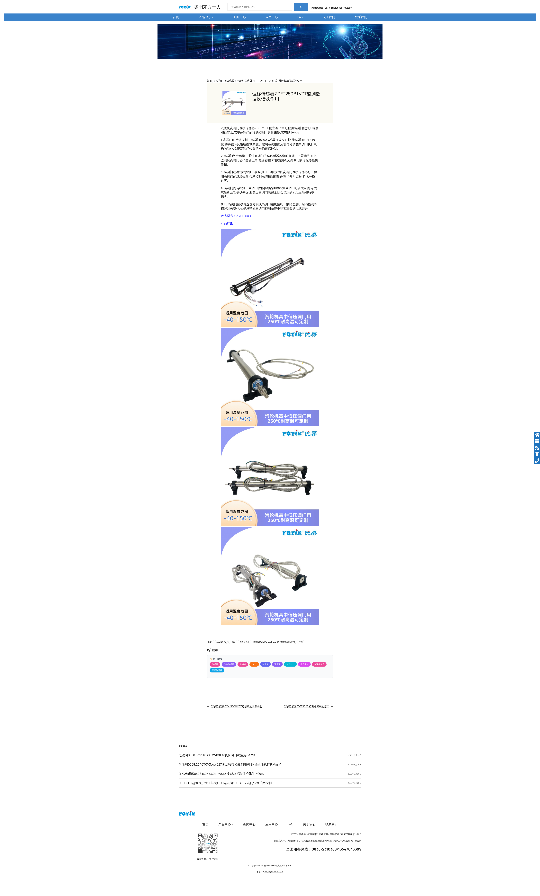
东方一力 (290, 664)
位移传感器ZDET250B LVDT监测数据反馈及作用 (274, 641)
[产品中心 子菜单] (213, 17)
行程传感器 (217, 670)
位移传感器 (244, 641)
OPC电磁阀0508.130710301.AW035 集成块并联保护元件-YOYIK (221, 774)
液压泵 (277, 664)
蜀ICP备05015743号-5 (274, 871)
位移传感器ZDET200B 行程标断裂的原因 (306, 706)
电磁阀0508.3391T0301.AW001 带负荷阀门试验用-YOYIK (217, 755)
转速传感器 (319, 664)
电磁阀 (243, 664)
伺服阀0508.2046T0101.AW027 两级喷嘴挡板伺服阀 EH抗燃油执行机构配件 (230, 764)
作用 (301, 641)
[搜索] (301, 7)
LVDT (210, 641)
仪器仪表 (304, 664)
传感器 (233, 641)
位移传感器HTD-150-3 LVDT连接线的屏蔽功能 (236, 706)
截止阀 (266, 664)
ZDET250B (221, 641)
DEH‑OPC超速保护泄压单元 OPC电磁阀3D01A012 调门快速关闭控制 (225, 783)
